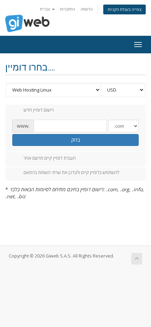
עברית (45, 9)
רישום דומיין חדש (39, 110)
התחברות (67, 9)
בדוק (75, 139)
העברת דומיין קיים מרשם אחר (50, 158)
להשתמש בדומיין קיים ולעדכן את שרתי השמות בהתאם (71, 172)
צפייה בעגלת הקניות (124, 9)
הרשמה (86, 9)
